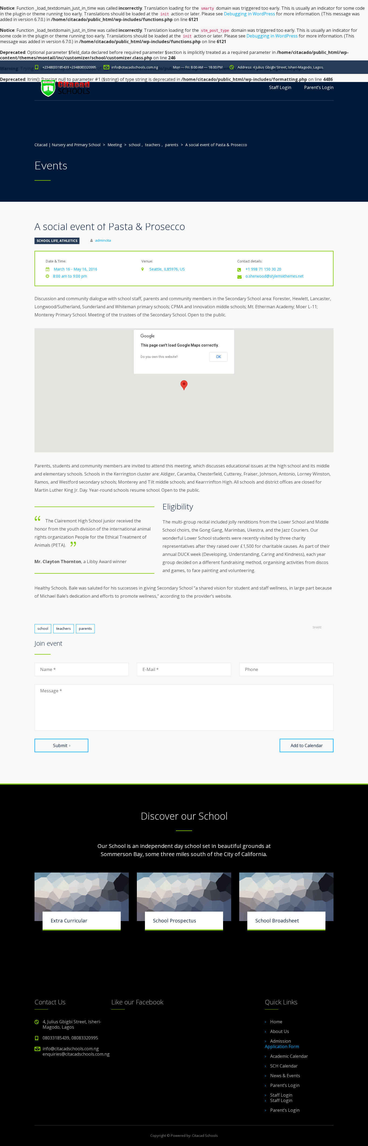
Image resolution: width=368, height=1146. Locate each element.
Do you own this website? (159, 357)
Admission (280, 1041)
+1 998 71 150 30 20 (263, 269)
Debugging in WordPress (249, 14)
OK (218, 357)
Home (276, 1021)
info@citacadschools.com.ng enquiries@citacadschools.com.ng (76, 1051)
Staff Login (280, 87)
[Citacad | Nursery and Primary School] (64, 87)
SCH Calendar (284, 1066)
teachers (63, 628)
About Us (279, 1031)
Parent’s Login (319, 87)
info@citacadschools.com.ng (135, 67)
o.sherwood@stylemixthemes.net (274, 276)
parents (85, 628)
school (42, 628)
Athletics (68, 240)
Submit (60, 745)
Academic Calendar (289, 1056)
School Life (47, 240)
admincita (103, 240)
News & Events (285, 1075)
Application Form (282, 1046)
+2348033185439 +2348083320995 (69, 67)
